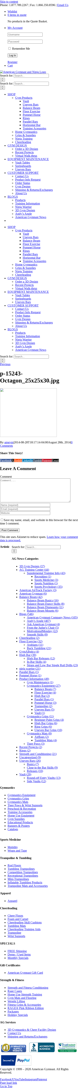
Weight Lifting (16, 1001)
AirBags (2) (41, 736)
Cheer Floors (15, 915)
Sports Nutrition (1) (46, 583)
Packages (13, 1011)
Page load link (8, 1082)
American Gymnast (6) (33, 593)
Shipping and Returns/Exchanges (27, 1036)
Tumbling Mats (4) (45, 740)
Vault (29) (25, 774)
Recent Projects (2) (30, 747)
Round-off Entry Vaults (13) (44, 777)
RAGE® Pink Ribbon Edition (26, 1008)
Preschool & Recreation (22, 808)
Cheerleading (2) (29, 638)
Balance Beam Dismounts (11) (45, 607)
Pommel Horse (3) (45, 702)
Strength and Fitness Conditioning (28, 987)
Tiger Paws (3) (35, 743)
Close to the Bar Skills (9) (42, 767)
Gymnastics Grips (18, 798)
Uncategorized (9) (30, 757)
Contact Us (14, 1033)
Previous (5, 364)
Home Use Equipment (21, 815)
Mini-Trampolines (18, 879)
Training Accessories (20, 812)
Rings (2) (24, 750)
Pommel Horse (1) (30, 675)
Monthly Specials (18, 957)
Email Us (62, 5)
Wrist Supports (16, 936)
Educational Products (20, 822)
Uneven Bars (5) (44, 709)
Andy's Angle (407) (39, 620)
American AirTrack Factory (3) (37, 590)
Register (12, 62)
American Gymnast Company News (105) (52, 617)
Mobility (13, 847)
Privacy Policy (8, 1076)
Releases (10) (35, 771)
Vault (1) (39, 713)
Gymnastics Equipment (21, 795)
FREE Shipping (17, 951)
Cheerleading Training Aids (24, 929)
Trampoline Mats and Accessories (28, 885)
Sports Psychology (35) (48, 586)
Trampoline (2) (43, 706)
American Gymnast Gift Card (25, 972)
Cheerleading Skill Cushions (25, 922)
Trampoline (14, 932)
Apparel (12, 900)
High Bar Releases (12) (41, 658)
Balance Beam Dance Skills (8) (45, 603)
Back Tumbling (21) (39, 648)
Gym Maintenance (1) (40, 682)
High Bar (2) (42, 696)
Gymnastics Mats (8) (39, 733)
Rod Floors (14, 865)
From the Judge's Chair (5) (43, 627)
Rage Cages (15, 991)
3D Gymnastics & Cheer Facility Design (32, 1029)
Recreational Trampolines (23, 875)
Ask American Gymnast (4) (43, 624)
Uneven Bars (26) (30, 760)
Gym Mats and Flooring (22, 997)
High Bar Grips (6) (45, 723)
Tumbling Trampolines (21, 868)
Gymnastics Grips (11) (40, 716)
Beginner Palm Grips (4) (49, 719)
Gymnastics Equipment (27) (43, 685)
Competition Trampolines (23, 872)
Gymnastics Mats (18, 801)
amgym (8, 442)
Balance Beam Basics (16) (42, 600)
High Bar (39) (27, 655)
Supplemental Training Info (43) (46, 573)
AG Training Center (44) (34, 569)
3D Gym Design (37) (32, 566)
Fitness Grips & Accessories (24, 1004)
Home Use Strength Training (25, 994)
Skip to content (9, 1)
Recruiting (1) (42, 576)
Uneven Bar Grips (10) (48, 730)
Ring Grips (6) (43, 726)
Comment (6, 476)
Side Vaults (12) (36, 781)
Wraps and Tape (17, 850)
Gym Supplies (16, 819)
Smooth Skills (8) (37, 634)
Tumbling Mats (17, 925)
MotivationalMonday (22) (42, 631)
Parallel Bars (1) (29, 672)
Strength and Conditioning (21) (38, 754)
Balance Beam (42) (30, 597)
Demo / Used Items (19, 954)
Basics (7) (33, 764)
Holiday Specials (18, 1015)
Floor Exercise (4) (45, 692)
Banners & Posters (19, 825)
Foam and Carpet (18, 919)
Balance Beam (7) (45, 689)
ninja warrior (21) (29, 668)
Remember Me (20, 48)
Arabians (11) (35, 644)
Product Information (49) (34, 678)
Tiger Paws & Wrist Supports (25, 805)
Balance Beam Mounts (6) (42, 610)
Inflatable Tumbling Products (25, 882)
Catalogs (13, 829)
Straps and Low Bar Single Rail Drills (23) (52, 665)
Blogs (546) (26, 614)
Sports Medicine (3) (46, 580)
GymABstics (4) (29, 651)
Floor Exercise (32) (30, 641)
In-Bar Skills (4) (36, 661)
